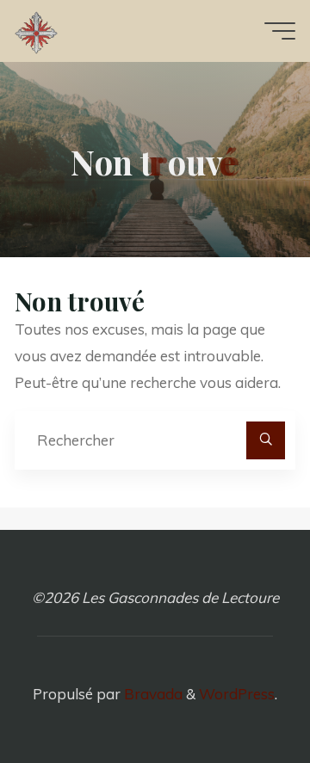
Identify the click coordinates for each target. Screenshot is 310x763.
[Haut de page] (242, 696)
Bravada (152, 694)
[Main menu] (279, 31)
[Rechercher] (265, 440)
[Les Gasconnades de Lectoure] (36, 31)
